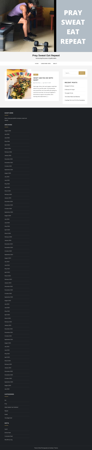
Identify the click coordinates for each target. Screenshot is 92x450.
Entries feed (8, 432)
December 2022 (9, 286)
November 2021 (9, 332)
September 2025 (9, 169)
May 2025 (7, 183)
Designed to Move (69, 86)
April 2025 (7, 187)
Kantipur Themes (53, 448)
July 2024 (7, 219)
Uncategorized (8, 418)
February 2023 (8, 279)
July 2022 (7, 304)
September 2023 (9, 254)
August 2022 (8, 300)
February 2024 (8, 236)
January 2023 (8, 282)
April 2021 (7, 357)
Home (36, 63)
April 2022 (7, 314)
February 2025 (8, 194)
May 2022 (7, 311)
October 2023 (8, 251)
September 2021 (9, 339)
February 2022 (8, 321)
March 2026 (8, 148)
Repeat (6, 410)
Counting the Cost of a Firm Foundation (75, 100)
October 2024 (8, 208)
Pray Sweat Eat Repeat (46, 55)
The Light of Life (69, 93)
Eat (36, 74)
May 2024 (7, 226)
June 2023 (7, 265)
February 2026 (8, 152)
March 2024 (8, 233)
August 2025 (8, 173)
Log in (6, 429)
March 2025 (8, 190)
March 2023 (8, 275)
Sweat (6, 414)
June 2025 (7, 180)
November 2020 (9, 374)
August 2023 (8, 258)
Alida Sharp (37, 82)
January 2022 (8, 325)
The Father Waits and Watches (72, 96)
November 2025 (9, 162)
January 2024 (8, 240)
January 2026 (8, 155)
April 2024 (7, 229)
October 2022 (8, 293)
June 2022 (7, 307)
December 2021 (9, 328)
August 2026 (8, 130)
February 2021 (8, 364)
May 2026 (7, 141)
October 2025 (8, 166)
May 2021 (7, 353)
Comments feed (9, 436)
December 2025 (9, 159)
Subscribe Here (46, 63)
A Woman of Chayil (69, 89)
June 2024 (7, 222)
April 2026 (7, 144)
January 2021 (8, 367)
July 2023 (7, 261)
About (55, 63)
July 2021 (7, 346)
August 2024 (8, 215)
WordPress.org (8, 439)
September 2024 (9, 212)
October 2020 (8, 378)
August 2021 (8, 343)
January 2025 (8, 198)
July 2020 (7, 389)
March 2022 (8, 318)
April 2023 (7, 272)
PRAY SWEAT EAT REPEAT (11, 407)
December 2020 (9, 371)
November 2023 (9, 247)
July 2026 (7, 134)
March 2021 (8, 360)
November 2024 (9, 205)
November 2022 (9, 290)
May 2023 (7, 268)
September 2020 (9, 382)
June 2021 (7, 350)
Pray (6, 403)
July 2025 (7, 176)
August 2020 (8, 385)
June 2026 (7, 137)
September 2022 (9, 297)
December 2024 (9, 201)
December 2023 (9, 244)
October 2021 (8, 336)
